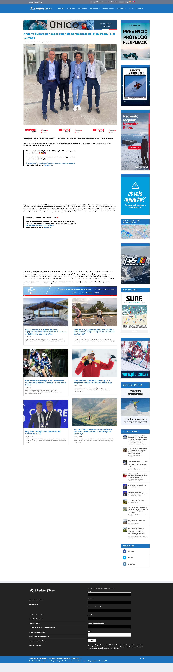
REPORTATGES (82, 8)
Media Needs (43, 658)
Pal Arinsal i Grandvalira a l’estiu (136, 521)
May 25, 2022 (48, 165)
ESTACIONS (120, 8)
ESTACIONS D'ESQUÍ (133, 444)
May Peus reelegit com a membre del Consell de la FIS (42, 433)
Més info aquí (33, 604)
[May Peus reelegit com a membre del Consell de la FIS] (125, 493)
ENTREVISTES (71, 8)
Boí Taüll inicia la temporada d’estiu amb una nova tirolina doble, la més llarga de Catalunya (93, 432)
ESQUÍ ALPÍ (43, 42)
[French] (132, 1)
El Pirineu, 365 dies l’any (136, 500)
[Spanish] (130, 1)
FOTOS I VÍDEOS (108, 8)
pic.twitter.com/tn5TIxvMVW (43, 225)
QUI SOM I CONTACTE (35, 2)
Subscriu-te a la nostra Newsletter (107, 1)
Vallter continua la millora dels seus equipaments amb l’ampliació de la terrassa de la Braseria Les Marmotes (45, 332)
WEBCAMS (139, 8)
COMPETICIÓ (94, 8)
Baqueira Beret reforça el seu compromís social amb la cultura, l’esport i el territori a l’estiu (45, 383)
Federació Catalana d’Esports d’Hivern (42, 627)
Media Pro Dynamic (35, 619)
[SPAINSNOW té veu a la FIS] (125, 486)
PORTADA (137, 469)
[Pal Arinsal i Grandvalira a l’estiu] (125, 521)
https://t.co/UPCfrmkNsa (37, 163)
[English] (134, 1)
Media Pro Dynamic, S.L (74, 658)
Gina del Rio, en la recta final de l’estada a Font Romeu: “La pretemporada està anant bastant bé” (94, 332)
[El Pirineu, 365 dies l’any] (125, 501)
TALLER (131, 8)
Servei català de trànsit (37, 632)
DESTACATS (138, 442)
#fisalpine (49, 163)
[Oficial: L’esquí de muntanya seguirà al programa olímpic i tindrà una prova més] (125, 475)
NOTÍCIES (61, 8)
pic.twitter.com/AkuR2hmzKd (64, 163)
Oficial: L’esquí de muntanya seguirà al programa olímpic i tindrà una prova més (93, 382)
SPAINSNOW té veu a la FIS (137, 485)
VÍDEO (137, 487)
